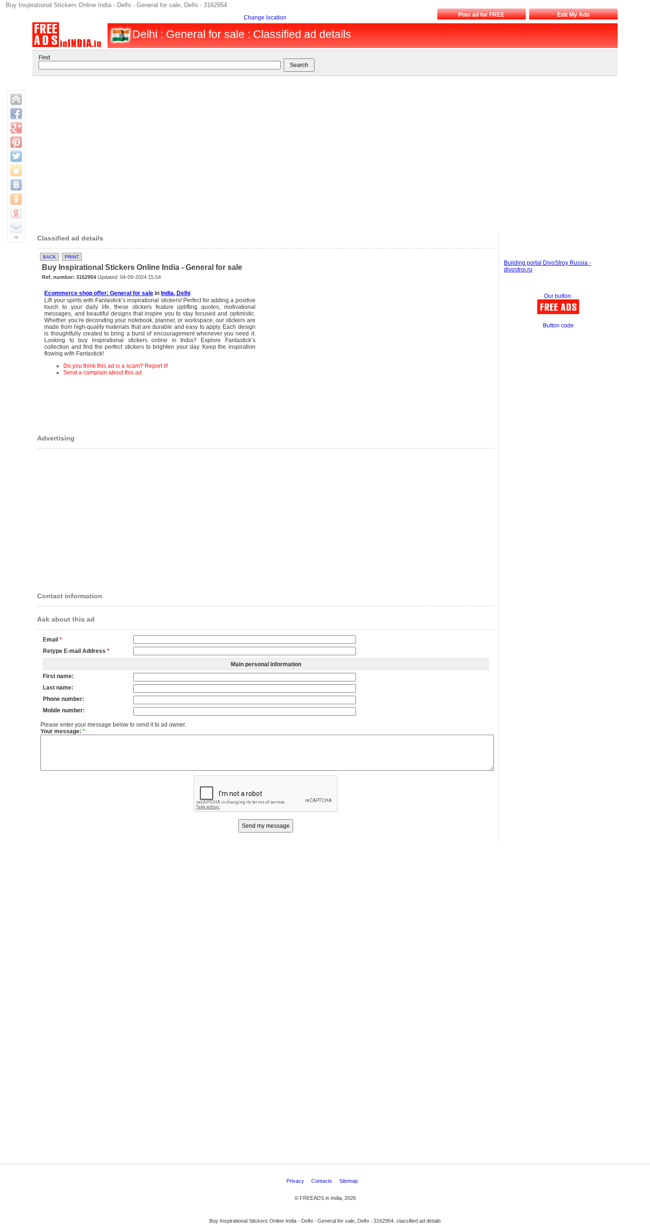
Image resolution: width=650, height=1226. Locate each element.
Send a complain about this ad (102, 372)
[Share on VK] (16, 185)
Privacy (295, 1181)
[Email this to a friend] (16, 227)
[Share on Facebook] (16, 113)
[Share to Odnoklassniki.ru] (16, 199)
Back (49, 256)
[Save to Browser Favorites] (16, 170)
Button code (558, 325)
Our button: (558, 296)
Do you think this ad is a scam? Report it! (115, 366)
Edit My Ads (573, 14)
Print (72, 256)
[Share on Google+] (16, 128)
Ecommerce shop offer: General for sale (98, 293)
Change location (265, 17)
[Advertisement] (320, 152)
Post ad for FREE (481, 14)
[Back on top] (16, 99)
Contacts (322, 1181)
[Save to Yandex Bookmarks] (16, 213)
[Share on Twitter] (16, 156)
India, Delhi (175, 293)
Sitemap (349, 1181)
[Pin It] (16, 142)
